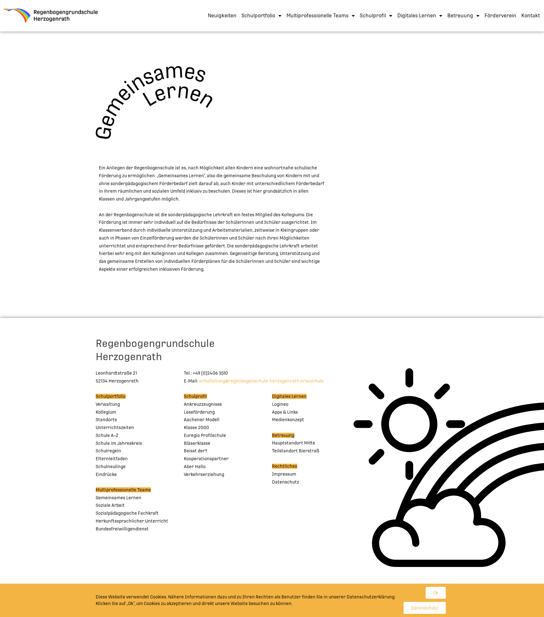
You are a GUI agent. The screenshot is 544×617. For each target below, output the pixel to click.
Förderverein (500, 16)
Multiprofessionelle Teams (317, 16)
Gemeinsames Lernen (118, 497)
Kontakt (530, 16)
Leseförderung (199, 412)
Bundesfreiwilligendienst (122, 528)
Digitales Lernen (416, 16)
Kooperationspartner (206, 458)
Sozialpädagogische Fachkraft (127, 513)
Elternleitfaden (112, 458)
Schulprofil (373, 16)
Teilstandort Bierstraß (295, 450)
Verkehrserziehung (204, 474)
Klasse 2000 (196, 427)
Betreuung (460, 16)
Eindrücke (106, 474)
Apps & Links (285, 412)
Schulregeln (108, 450)
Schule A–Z (107, 435)
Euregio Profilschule (205, 435)
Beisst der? (195, 450)
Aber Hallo (195, 466)
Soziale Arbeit (110, 505)
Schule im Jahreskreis (119, 443)
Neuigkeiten (222, 16)
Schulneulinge (111, 466)
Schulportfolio (258, 16)
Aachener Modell (201, 419)
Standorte (106, 419)
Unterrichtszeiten (115, 427)
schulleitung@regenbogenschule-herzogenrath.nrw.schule (261, 380)
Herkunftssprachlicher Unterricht (132, 521)
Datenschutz (285, 481)
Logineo (280, 404)
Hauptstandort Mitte (293, 442)
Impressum (284, 474)
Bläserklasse (197, 443)
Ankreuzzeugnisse (203, 404)
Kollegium (106, 412)
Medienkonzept (288, 419)
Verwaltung (108, 404)
